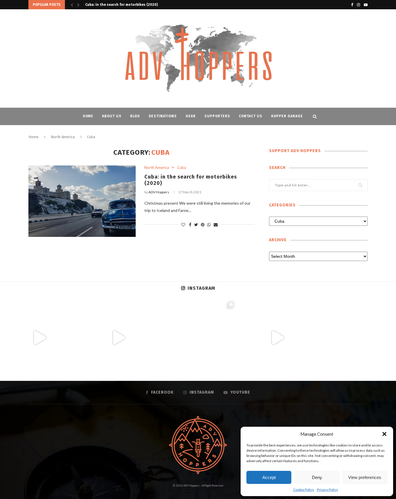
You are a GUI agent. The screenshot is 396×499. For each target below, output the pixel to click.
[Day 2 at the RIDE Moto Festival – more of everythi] (198, 337)
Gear (191, 116)
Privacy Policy (327, 489)
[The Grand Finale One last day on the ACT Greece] (39, 337)
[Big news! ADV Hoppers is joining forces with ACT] (356, 337)
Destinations (163, 116)
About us (111, 116)
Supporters (217, 116)
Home (88, 116)
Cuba (181, 167)
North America (63, 137)
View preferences (364, 477)
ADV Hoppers (158, 192)
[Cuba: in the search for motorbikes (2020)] (82, 201)
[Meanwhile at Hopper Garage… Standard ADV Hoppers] (277, 337)
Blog (135, 116)
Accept (269, 477)
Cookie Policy (303, 489)
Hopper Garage (287, 116)
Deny (317, 477)
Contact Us (250, 116)
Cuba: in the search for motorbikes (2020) (121, 5)
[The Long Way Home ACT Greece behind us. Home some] (118, 337)
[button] (384, 434)
